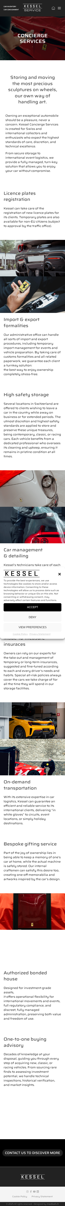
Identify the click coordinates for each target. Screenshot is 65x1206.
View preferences (33, 627)
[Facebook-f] (31, 1191)
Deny (32, 617)
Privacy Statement (40, 634)
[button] (59, 574)
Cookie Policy (20, 634)
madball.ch (53, 1204)
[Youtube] (34, 1191)
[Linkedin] (37, 1191)
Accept (32, 607)
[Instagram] (27, 1191)
